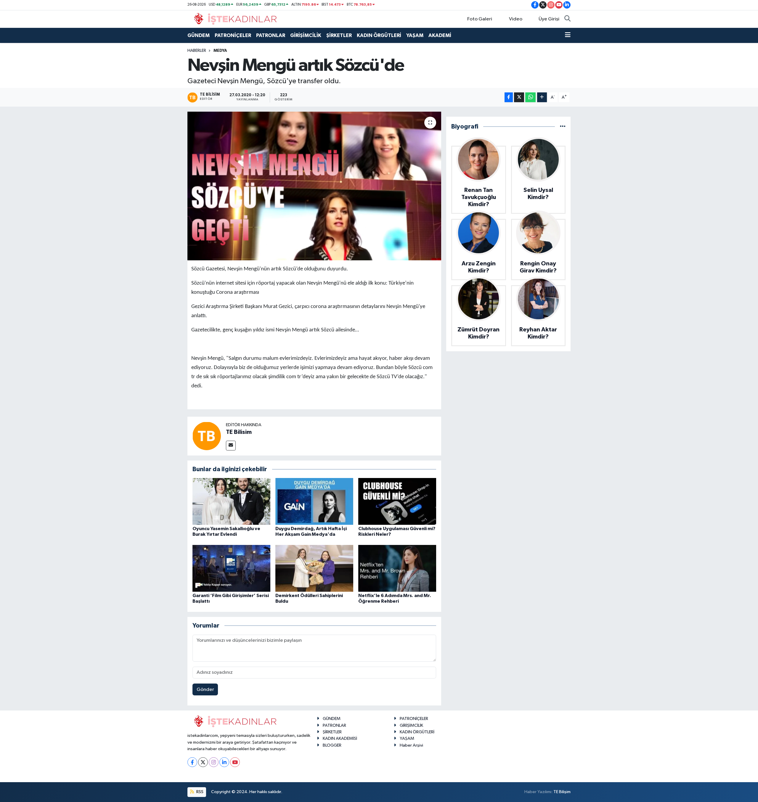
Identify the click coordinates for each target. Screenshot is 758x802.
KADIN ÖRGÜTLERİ (379, 35)
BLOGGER (332, 745)
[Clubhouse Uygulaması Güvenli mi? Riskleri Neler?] (397, 501)
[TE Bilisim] (206, 435)
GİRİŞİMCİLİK (305, 35)
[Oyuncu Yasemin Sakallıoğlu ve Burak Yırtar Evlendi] (231, 501)
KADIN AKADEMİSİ (340, 738)
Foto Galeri (479, 19)
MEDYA (220, 51)
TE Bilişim (562, 792)
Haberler (196, 51)
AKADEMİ (439, 35)
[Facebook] (192, 762)
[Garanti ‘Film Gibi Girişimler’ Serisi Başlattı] (231, 568)
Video (515, 19)
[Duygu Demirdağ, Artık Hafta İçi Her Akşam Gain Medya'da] (314, 501)
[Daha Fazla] (542, 97)
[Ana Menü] (568, 35)
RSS (199, 792)
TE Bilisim (239, 432)
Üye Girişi (549, 19)
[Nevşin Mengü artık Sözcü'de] (314, 186)
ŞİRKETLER (339, 35)
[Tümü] (563, 126)
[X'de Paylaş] (519, 97)
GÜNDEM (198, 35)
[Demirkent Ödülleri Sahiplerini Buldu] (314, 568)
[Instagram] (214, 762)
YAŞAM (414, 35)
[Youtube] (235, 762)
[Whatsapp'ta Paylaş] (530, 97)
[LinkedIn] (224, 762)
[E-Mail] (231, 445)
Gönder (205, 689)
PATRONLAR (270, 35)
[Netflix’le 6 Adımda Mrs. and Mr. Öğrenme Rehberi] (397, 568)
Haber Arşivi (411, 745)
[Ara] (567, 19)
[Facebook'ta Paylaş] (509, 97)
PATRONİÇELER (233, 35)
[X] (203, 762)
